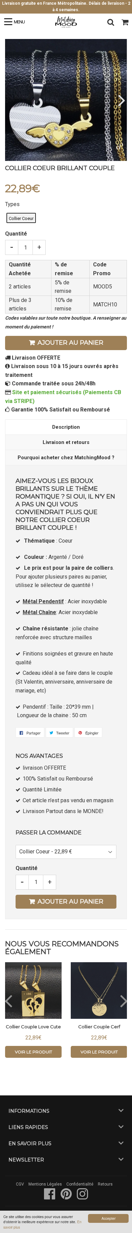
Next (121, 100)
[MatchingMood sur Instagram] (82, 1197)
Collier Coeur (21, 218)
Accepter (108, 1218)
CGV (20, 1184)
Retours (105, 1184)
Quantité (16, 233)
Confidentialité (79, 1184)
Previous (11, 100)
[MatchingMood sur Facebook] (50, 1197)
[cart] (125, 22)
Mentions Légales (45, 1184)
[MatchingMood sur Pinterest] (67, 1197)
